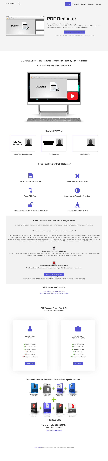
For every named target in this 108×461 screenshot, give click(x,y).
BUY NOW (78, 363)
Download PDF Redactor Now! (54, 274)
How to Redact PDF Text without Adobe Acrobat (54, 293)
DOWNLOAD (29, 363)
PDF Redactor (11, 3)
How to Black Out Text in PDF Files (54, 291)
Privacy (40, 447)
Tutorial (83, 4)
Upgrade (91, 4)
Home (68, 4)
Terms (35, 447)
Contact (98, 4)
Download (76, 4)
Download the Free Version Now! (74, 32)
